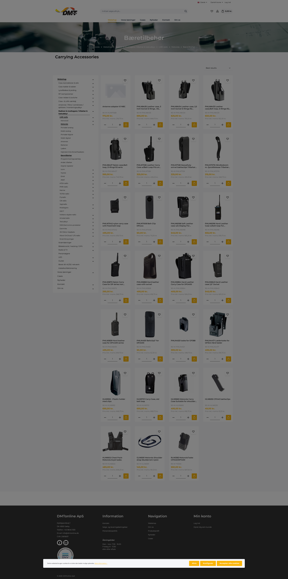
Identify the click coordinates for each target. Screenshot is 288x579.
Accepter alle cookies (229, 563)
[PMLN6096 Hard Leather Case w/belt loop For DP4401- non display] (218, 207)
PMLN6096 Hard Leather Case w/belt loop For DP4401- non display (216, 225)
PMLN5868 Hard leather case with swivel (148, 283)
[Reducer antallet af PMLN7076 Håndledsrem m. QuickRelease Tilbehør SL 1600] (207, 183)
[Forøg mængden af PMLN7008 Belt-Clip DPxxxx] (154, 241)
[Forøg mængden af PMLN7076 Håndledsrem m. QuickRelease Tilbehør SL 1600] (222, 183)
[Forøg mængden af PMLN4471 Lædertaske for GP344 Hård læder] (222, 358)
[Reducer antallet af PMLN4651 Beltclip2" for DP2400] (139, 358)
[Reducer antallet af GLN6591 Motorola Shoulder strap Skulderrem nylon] (139, 475)
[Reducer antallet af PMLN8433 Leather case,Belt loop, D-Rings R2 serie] (207, 124)
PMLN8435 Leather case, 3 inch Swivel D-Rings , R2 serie (149, 107)
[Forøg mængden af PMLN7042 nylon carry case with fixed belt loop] (120, 241)
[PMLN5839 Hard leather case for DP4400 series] (115, 324)
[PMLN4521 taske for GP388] (184, 324)
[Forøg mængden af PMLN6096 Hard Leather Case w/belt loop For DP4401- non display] (222, 241)
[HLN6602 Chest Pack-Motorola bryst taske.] (115, 441)
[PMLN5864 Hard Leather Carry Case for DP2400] (184, 265)
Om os (151, 527)
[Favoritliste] (211, 11)
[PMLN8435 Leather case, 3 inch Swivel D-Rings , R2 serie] (150, 90)
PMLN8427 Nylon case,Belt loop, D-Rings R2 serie (114, 166)
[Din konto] (217, 11)
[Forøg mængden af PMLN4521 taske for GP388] (188, 358)
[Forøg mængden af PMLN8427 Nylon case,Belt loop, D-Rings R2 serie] (120, 183)
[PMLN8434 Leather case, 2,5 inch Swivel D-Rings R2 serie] (184, 90)
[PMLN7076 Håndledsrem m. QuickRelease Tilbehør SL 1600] (218, 148)
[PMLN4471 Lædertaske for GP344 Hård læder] (218, 324)
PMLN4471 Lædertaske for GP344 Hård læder (217, 342)
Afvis (194, 563)
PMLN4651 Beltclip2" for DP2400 (148, 342)
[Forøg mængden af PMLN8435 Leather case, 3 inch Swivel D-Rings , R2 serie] (154, 124)
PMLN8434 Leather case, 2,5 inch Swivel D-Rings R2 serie (184, 107)
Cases (150, 538)
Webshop (152, 523)
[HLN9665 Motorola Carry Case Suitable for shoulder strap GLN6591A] (184, 383)
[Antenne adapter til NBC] (115, 90)
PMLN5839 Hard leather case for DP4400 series (113, 342)
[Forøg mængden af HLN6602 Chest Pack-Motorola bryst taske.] (120, 475)
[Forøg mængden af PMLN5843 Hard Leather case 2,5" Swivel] (222, 300)
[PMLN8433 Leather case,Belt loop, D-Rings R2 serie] (218, 90)
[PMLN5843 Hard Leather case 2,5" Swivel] (218, 265)
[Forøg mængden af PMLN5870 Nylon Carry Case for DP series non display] (120, 300)
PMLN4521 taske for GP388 (183, 341)
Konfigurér (208, 563)
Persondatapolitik (109, 531)
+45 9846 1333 (69, 530)
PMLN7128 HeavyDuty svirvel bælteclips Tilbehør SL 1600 (183, 166)
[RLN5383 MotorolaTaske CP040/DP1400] (184, 441)
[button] (93, 79)
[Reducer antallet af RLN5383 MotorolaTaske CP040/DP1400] (173, 475)
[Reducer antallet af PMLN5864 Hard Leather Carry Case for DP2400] (173, 300)
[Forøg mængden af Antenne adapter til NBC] (120, 124)
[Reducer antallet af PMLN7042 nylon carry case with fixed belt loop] (105, 241)
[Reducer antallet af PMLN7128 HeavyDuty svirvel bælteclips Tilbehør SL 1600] (173, 183)
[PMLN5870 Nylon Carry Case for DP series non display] (115, 265)
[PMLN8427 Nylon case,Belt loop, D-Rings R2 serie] (115, 148)
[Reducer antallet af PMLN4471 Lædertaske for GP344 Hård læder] (207, 358)
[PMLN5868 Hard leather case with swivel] (150, 265)
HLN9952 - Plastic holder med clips (113, 400)
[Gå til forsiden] (66, 11)
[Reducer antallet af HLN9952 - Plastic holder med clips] (105, 417)
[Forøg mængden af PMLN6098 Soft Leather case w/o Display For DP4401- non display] (188, 241)
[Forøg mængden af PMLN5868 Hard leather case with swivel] (154, 300)
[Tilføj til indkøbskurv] (126, 124)
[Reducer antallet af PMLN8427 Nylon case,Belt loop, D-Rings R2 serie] (105, 183)
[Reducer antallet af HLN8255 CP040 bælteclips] (207, 417)
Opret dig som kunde (203, 527)
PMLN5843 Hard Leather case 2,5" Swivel (216, 283)
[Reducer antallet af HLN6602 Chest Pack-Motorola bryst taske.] (105, 475)
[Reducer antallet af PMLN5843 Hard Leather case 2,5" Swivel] (207, 300)
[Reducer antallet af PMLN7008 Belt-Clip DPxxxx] (139, 241)
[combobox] (141, 11)
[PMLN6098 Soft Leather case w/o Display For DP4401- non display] (184, 207)
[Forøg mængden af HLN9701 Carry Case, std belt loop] (154, 417)
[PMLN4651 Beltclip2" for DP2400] (150, 324)
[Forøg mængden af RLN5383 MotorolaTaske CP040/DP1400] (188, 475)
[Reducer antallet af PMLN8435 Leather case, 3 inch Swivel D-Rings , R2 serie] (139, 124)
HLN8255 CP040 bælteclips (217, 399)
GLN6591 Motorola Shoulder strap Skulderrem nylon (149, 459)
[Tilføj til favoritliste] (125, 80)
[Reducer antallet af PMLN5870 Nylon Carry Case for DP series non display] (105, 300)
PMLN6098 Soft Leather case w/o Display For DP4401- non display (182, 225)
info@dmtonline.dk (71, 533)
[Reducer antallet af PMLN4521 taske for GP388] (173, 358)
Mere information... (101, 563)
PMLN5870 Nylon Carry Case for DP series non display (113, 283)
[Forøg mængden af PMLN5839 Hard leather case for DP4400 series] (120, 358)
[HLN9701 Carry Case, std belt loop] (150, 383)
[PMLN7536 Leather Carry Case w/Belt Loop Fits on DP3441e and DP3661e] (150, 148)
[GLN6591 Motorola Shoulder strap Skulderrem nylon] (150, 441)
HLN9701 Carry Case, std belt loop (148, 400)
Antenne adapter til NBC (113, 106)
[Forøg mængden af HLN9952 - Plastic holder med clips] (120, 417)
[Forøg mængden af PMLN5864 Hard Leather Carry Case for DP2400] (188, 300)
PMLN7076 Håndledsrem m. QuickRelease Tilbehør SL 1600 (217, 166)
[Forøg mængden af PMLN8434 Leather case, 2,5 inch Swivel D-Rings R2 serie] (188, 124)
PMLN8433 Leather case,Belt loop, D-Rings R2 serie (217, 107)
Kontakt (105, 523)
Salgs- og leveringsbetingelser (115, 527)
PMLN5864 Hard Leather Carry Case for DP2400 (182, 283)
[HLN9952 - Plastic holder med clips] (115, 383)
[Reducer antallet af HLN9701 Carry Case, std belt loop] (139, 417)
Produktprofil (153, 531)
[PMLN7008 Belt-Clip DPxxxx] (150, 207)
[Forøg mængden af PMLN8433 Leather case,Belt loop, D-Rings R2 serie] (222, 124)
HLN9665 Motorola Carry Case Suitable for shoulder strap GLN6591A (183, 400)
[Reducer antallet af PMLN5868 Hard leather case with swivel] (139, 300)
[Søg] (185, 11)
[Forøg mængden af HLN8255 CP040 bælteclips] (222, 417)
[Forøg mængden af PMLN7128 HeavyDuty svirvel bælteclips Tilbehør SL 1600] (188, 183)
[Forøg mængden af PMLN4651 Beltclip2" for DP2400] (154, 358)
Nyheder (151, 535)
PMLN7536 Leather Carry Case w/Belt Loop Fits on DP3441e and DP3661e (148, 166)
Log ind (228, 2)
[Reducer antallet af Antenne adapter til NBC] (105, 124)
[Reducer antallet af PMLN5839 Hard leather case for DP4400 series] (105, 358)
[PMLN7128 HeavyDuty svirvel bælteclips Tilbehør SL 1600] (184, 148)
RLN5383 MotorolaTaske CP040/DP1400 (182, 459)
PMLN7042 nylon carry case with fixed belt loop (115, 225)
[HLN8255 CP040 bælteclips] (218, 383)
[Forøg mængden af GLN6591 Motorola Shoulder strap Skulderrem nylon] (154, 475)
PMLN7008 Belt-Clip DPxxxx (146, 225)
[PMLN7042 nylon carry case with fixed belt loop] (115, 207)
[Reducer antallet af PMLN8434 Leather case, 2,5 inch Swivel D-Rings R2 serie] (173, 124)
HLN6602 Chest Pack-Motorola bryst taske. (112, 459)
